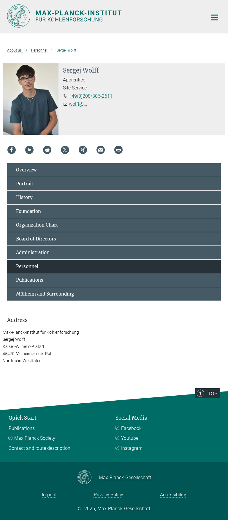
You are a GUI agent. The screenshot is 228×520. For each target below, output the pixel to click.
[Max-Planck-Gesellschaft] (88, 478)
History (24, 197)
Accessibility (173, 494)
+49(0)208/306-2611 (91, 96)
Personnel (27, 266)
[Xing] (82, 149)
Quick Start (23, 418)
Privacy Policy (108, 494)
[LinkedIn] (29, 149)
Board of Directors (36, 239)
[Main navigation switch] (215, 17)
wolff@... (78, 104)
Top (212, 394)
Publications (29, 280)
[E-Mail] (100, 149)
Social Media (131, 418)
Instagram (131, 448)
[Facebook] (11, 149)
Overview (26, 170)
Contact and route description (39, 448)
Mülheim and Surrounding (45, 294)
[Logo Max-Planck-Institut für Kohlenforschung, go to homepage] (103, 16)
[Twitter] (65, 149)
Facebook (131, 428)
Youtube (129, 438)
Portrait (24, 184)
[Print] (118, 149)
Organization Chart (37, 225)
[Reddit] (47, 149)
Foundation (28, 211)
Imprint (49, 494)
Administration (33, 252)
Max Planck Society (34, 438)
